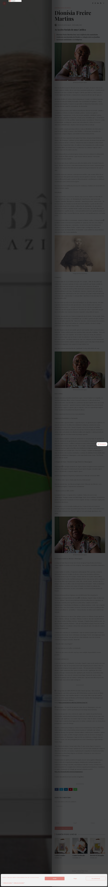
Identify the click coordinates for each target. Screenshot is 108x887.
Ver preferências (96, 878)
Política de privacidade (19, 882)
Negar (75, 878)
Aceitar (54, 878)
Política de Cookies (7, 882)
